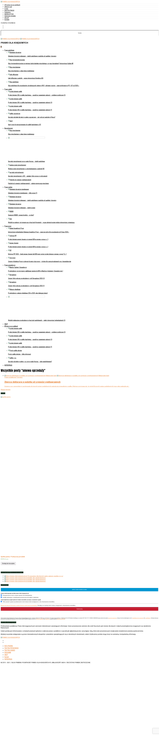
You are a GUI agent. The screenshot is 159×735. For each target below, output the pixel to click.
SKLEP (6, 18)
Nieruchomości (8, 128)
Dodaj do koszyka (8, 563)
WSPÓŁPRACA (9, 10)
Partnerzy (7, 12)
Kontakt (6, 20)
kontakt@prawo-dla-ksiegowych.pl (138, 618)
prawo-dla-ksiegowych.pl (112, 618)
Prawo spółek (8, 89)
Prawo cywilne (8, 187)
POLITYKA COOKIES (9, 650)
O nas (6, 8)
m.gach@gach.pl (148, 618)
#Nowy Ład (8, 7)
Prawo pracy (7, 226)
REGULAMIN (7, 652)
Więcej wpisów (5, 389)
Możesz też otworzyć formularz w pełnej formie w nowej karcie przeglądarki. (19, 605)
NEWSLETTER (9, 14)
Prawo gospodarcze (9, 265)
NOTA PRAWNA (8, 646)
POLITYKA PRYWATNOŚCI (11, 648)
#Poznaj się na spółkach (12, 5)
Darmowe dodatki (10, 16)
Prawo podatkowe (9, 50)
